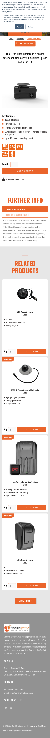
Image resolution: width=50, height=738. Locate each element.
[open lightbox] (25, 91)
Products (20, 39)
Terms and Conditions (37, 726)
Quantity (5, 164)
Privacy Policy (8, 730)
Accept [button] (19, 27)
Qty (5, 351)
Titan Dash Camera (34, 39)
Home (11, 39)
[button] (25, 43)
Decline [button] (30, 27)
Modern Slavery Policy (24, 730)
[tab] (25, 209)
